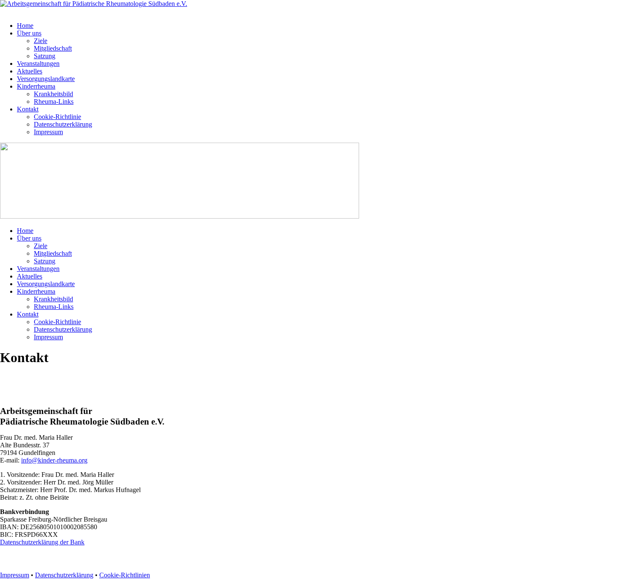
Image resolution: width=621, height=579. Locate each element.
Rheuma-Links (54, 101)
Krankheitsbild (53, 93)
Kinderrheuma (36, 86)
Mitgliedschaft (53, 48)
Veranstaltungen (38, 63)
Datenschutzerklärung (63, 124)
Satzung (44, 56)
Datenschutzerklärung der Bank (42, 542)
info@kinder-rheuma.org (54, 460)
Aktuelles (29, 71)
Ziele (40, 40)
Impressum (48, 131)
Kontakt (27, 109)
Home (25, 25)
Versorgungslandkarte (46, 78)
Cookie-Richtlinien (124, 575)
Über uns (29, 33)
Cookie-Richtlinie (57, 116)
